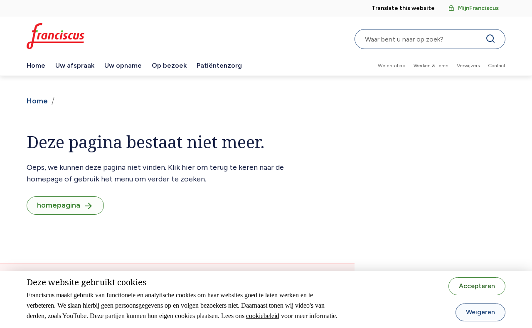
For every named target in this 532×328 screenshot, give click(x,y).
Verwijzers (468, 66)
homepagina (58, 205)
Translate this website (403, 8)
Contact (496, 66)
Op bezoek (169, 65)
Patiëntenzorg (219, 65)
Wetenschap (391, 66)
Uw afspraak (74, 65)
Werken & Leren (431, 66)
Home (36, 65)
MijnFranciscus (478, 8)
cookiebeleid (262, 315)
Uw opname (123, 65)
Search (492, 40)
